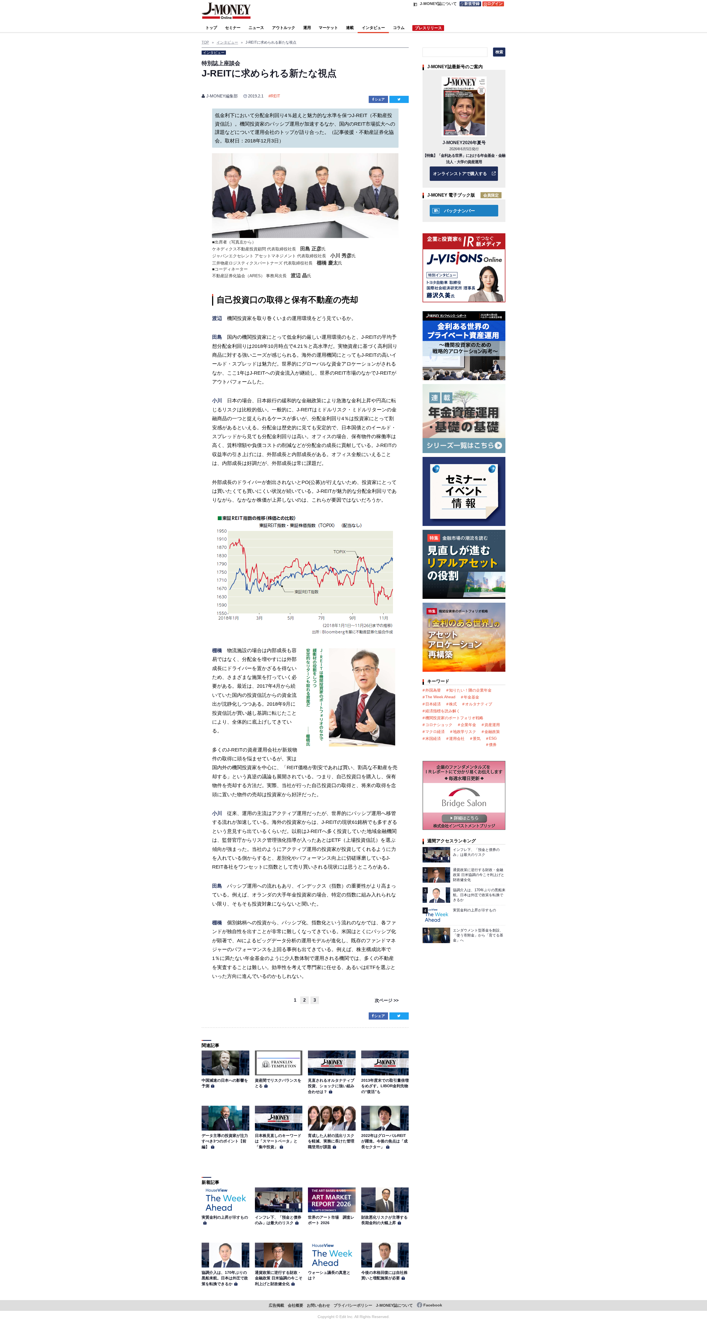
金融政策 (492, 731)
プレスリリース (428, 28)
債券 (493, 744)
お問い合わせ (318, 1305)
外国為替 (433, 690)
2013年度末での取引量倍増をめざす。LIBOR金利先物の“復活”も (385, 1086)
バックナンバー (459, 210)
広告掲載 (276, 1305)
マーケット (328, 27)
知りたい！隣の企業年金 (470, 690)
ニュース (256, 27)
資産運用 (492, 725)
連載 (350, 27)
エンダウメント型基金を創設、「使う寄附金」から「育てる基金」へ (478, 935)
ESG (493, 738)
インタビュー (373, 27)
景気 (477, 738)
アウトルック (283, 27)
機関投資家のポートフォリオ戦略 (454, 718)
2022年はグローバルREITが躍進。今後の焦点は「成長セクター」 (384, 1141)
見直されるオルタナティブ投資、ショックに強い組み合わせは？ (331, 1086)
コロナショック (438, 725)
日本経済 (433, 704)
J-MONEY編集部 (222, 96)
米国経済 (433, 738)
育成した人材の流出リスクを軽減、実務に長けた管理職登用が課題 (331, 1141)
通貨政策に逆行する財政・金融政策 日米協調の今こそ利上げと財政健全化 (278, 1278)
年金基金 (471, 697)
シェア (380, 99)
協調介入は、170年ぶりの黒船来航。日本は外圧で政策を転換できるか (225, 1278)
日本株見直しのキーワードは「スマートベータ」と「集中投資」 (278, 1141)
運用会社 (457, 738)
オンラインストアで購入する (460, 173)
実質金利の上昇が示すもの (225, 1217)
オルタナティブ (478, 704)
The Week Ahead (440, 697)
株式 (453, 704)
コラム (399, 27)
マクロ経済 (435, 731)
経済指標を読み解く (442, 711)
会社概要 (295, 1305)
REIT (275, 96)
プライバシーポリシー (353, 1305)
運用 (307, 27)
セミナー (233, 27)
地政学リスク (464, 731)
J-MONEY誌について (394, 1305)
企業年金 (468, 725)
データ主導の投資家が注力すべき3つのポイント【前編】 (225, 1141)
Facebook (432, 1305)
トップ (211, 27)
